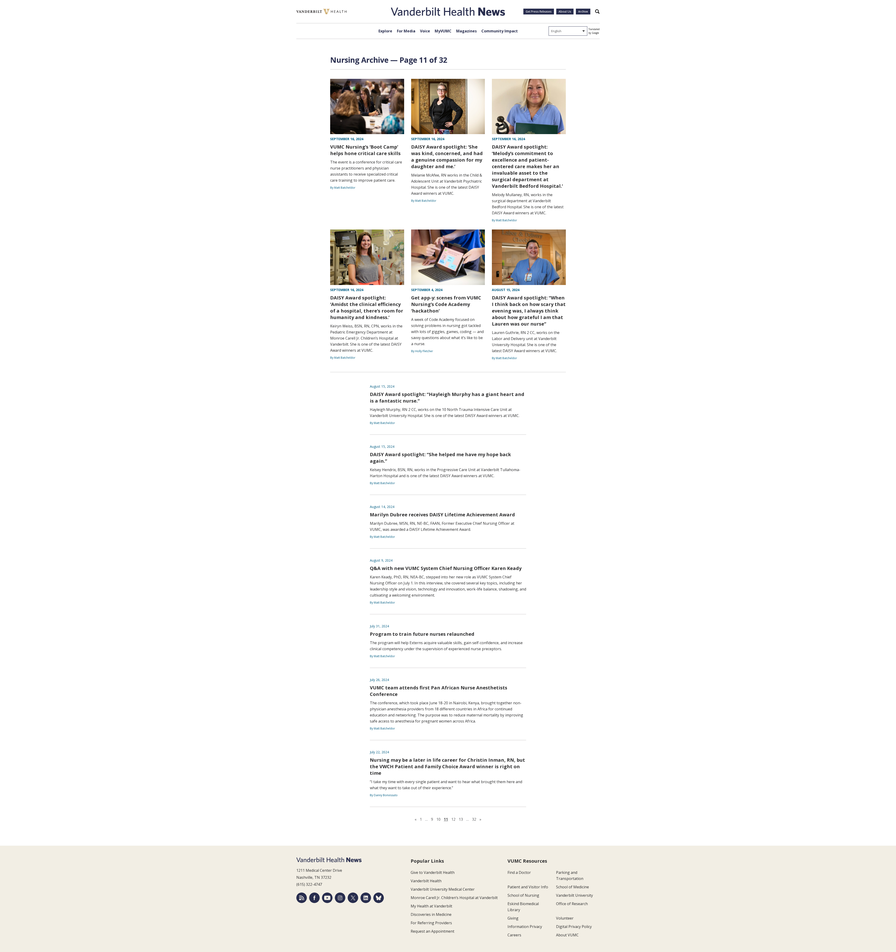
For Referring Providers (431, 922)
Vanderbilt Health (426, 880)
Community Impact (499, 31)
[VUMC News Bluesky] (378, 898)
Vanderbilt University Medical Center (443, 889)
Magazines (466, 31)
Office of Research (572, 903)
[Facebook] (314, 898)
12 (453, 819)
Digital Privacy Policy (574, 926)
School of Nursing (523, 895)
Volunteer (565, 918)
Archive (583, 12)
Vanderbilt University (574, 895)
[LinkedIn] (365, 898)
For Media (406, 31)
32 (474, 819)
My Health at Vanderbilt (431, 906)
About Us (565, 12)
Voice (425, 31)
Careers (514, 935)
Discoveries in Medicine (431, 914)
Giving (513, 918)
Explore (385, 31)
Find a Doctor (519, 872)
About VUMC (567, 935)
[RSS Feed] (301, 898)
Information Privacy (525, 926)
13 (461, 819)
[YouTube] (327, 898)
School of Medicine (572, 886)
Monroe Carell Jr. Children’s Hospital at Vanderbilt (454, 897)
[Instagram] (340, 898)
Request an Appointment (432, 931)
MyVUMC (443, 31)
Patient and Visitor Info (528, 886)
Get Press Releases (539, 12)
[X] (353, 898)
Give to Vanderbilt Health (433, 872)
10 (438, 819)
